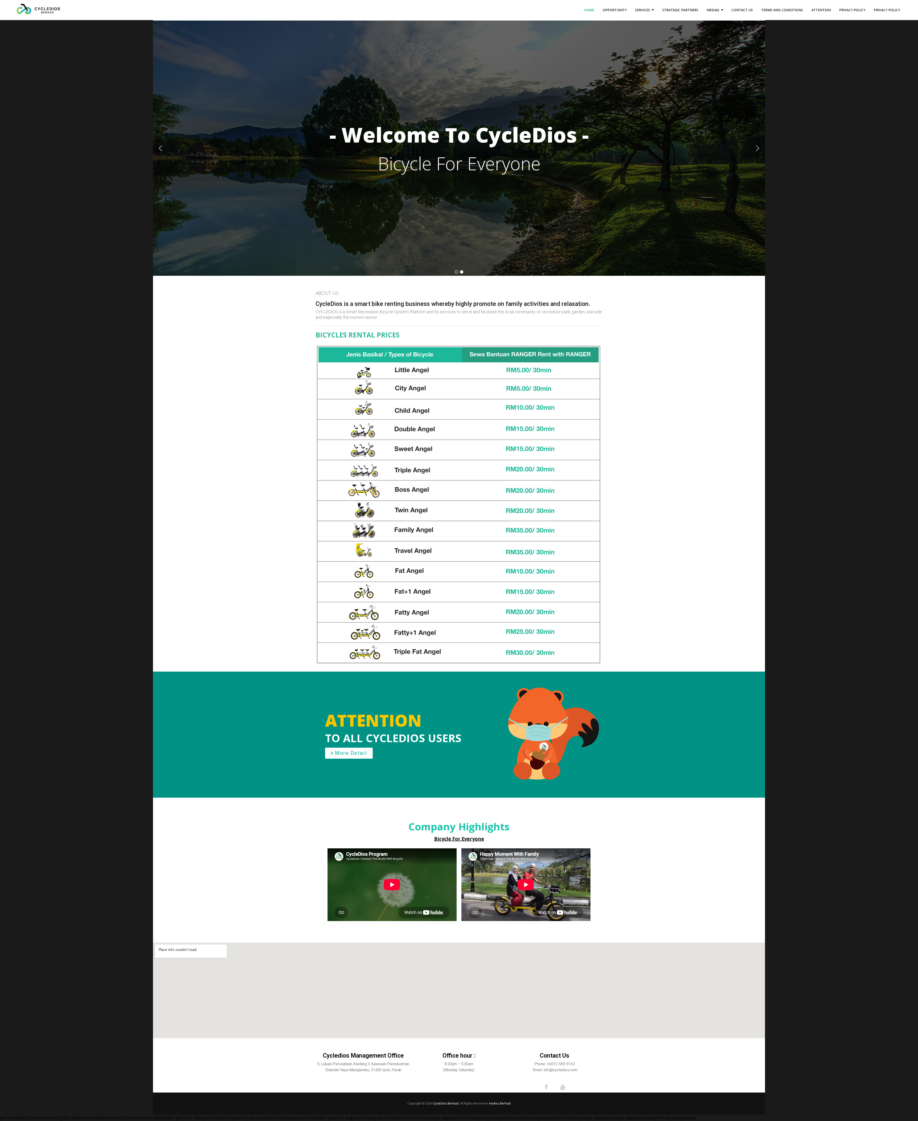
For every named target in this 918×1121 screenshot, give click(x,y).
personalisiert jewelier (321, 1118)
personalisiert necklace (273, 1118)
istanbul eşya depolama (540, 1118)
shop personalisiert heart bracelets (107, 1118)
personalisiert (14, 1118)
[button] (160, 148)
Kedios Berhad (500, 1103)
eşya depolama (446, 1118)
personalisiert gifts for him (174, 1118)
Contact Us (742, 10)
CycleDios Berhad (446, 1103)
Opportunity (615, 10)
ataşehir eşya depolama (671, 1118)
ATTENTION (821, 10)
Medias (713, 10)
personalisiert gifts (50, 1118)
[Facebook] (546, 1087)
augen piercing (360, 1118)
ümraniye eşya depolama (489, 1118)
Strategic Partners (680, 10)
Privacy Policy (852, 10)
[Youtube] (562, 1087)
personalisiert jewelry (225, 1118)
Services (642, 10)
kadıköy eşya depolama (590, 1118)
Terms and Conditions (782, 10)
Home (589, 10)
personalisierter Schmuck (403, 1118)
